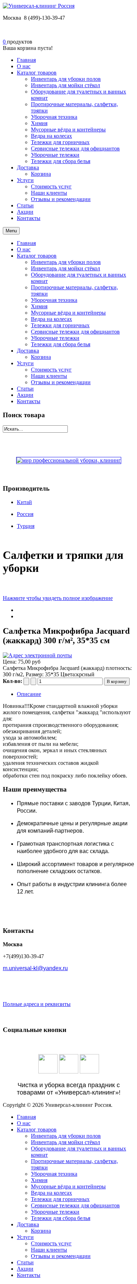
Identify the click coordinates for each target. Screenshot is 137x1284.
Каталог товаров (37, 256)
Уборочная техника (54, 300)
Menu (11, 230)
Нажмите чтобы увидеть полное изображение (58, 598)
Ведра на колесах (51, 319)
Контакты (28, 401)
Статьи (25, 389)
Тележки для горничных (60, 325)
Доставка (28, 351)
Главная (26, 243)
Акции (25, 395)
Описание (29, 694)
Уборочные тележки (55, 338)
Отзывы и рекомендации (61, 382)
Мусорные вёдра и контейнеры (68, 313)
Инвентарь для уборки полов (66, 262)
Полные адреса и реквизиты (37, 1004)
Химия (39, 306)
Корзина (41, 357)
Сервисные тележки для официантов (75, 332)
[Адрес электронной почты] (37, 655)
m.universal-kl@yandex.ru (35, 968)
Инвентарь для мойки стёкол (65, 268)
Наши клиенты (49, 376)
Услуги (25, 363)
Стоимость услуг (51, 370)
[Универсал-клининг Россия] (38, 6)
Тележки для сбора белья (60, 344)
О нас (24, 249)
